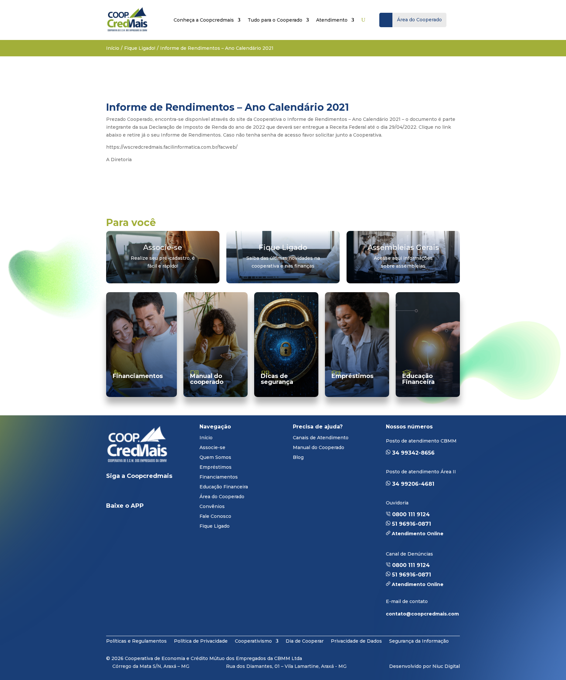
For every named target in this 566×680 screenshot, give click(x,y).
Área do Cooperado (221, 497)
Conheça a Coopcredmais (204, 20)
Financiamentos (138, 376)
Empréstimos (352, 376)
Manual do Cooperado (318, 447)
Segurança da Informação (419, 640)
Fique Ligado (214, 526)
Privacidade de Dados (356, 640)
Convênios (212, 506)
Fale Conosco (215, 516)
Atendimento (332, 20)
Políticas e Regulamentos (136, 640)
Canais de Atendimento (321, 438)
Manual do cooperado (206, 379)
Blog (298, 457)
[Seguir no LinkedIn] (116, 492)
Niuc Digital (446, 666)
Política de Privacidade (201, 640)
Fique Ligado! (139, 48)
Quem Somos (215, 457)
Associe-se (212, 447)
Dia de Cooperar (305, 640)
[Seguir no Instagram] (161, 492)
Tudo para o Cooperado (275, 20)
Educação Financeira (418, 379)
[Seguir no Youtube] (137, 492)
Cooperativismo (253, 640)
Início (112, 48)
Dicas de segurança (277, 379)
